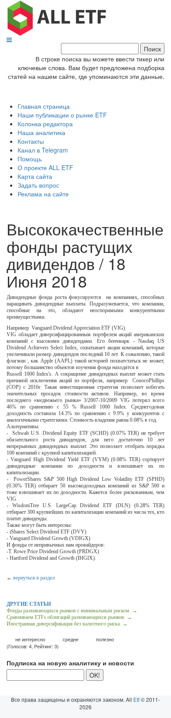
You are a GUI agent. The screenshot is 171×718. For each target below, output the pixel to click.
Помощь (30, 158)
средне (70, 639)
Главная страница (44, 106)
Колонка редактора (45, 123)
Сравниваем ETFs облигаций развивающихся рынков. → (69, 617)
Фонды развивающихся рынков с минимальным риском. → (72, 611)
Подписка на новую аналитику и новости (70, 662)
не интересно (30, 639)
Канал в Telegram (43, 150)
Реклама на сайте (43, 193)
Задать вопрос (38, 185)
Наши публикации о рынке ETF (62, 114)
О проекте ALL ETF (45, 167)
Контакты (31, 141)
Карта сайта (35, 176)
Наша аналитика (41, 132)
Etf (136, 699)
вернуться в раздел (34, 578)
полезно (105, 639)
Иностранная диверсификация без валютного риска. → (67, 624)
